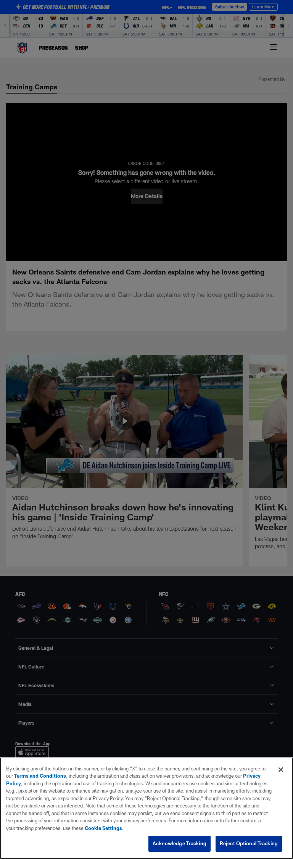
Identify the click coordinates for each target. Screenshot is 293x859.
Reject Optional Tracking (249, 843)
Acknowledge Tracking (179, 843)
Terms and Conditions (40, 776)
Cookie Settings (103, 828)
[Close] (280, 769)
